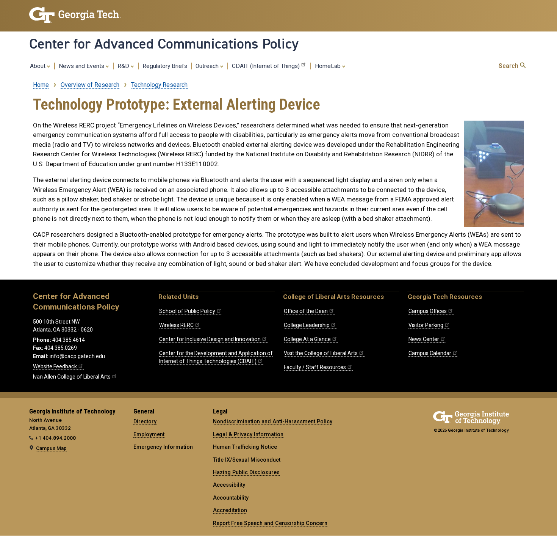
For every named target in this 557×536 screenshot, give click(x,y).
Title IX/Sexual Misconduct (246, 460)
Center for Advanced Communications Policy (164, 43)
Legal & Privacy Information (248, 434)
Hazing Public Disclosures (246, 472)
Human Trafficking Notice (245, 447)
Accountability (231, 498)
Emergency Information (163, 447)
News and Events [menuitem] (82, 66)
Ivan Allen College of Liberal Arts (72, 377)
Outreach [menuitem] (208, 66)
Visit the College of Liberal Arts (321, 353)
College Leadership (307, 325)
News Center (423, 339)
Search (509, 65)
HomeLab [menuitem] (328, 66)
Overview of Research (90, 84)
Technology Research (159, 84)
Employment (148, 434)
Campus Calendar (429, 353)
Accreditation (230, 510)
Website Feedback (55, 366)
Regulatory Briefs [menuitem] (164, 66)
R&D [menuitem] (124, 66)
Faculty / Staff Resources (315, 367)
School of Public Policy (187, 311)
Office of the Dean (306, 311)
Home (41, 84)
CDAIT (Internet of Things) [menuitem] (266, 66)
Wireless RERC (176, 325)
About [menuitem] (38, 66)
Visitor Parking (425, 325)
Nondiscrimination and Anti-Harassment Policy (272, 421)
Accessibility (229, 485)
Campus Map (51, 448)
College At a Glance (307, 339)
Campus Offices (427, 311)
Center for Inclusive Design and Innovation (210, 339)
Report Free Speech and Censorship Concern (270, 523)
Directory (144, 421)
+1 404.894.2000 (55, 438)
